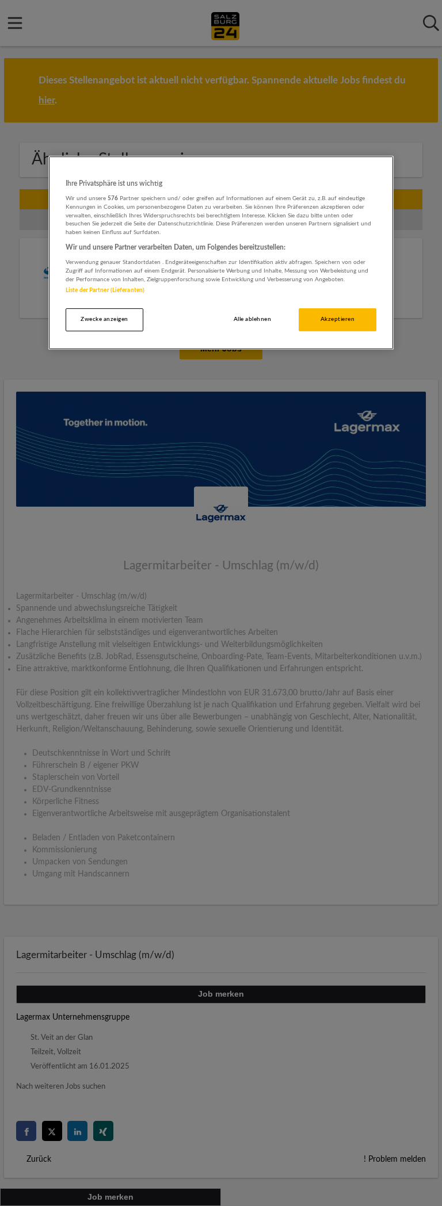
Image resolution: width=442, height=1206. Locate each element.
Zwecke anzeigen (104, 319)
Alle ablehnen (252, 319)
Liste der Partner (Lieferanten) (105, 290)
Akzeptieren (338, 319)
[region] (221, 253)
